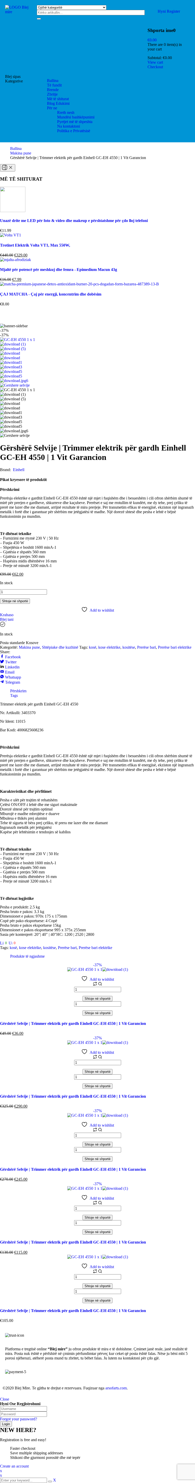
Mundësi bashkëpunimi (75, 117)
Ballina (52, 80)
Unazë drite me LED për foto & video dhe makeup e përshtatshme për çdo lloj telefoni (74, 220)
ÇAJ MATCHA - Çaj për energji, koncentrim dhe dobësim (50, 294)
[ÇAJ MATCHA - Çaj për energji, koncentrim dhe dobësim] (79, 284)
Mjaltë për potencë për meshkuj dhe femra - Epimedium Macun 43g (58, 269)
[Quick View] (100, 984)
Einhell (18, 470)
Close (4, 1399)
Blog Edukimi (58, 103)
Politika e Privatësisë (73, 131)
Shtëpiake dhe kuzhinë (60, 647)
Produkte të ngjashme (27, 956)
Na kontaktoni (68, 126)
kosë (92, 647)
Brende (53, 90)
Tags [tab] (14, 695)
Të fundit (54, 85)
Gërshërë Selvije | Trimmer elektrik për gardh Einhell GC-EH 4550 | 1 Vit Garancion (73, 1023)
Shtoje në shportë (15, 601)
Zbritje (52, 94)
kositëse (128, 647)
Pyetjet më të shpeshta (74, 121)
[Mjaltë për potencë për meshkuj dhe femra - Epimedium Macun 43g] (15, 259)
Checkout (155, 67)
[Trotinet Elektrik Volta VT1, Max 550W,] (10, 235)
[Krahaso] (95, 984)
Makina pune (20, 153)
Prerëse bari (146, 647)
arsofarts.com (116, 1388)
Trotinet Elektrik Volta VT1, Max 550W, (35, 245)
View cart (155, 62)
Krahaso (6, 615)
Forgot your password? (18, 1419)
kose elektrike (109, 647)
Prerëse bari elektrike (174, 647)
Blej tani (6, 619)
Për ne (52, 108)
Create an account (14, 1466)
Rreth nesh (65, 112)
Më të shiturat (58, 99)
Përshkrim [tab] (18, 691)
